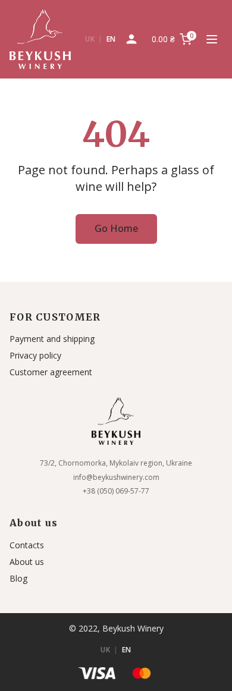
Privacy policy (35, 355)
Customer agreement (51, 372)
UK (90, 39)
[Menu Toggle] (211, 39)
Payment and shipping (52, 338)
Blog (18, 578)
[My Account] (131, 39)
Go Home (116, 228)
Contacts (27, 545)
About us (27, 561)
